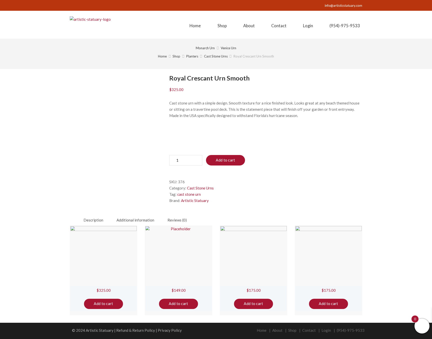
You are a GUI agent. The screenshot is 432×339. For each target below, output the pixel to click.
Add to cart (225, 160)
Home (162, 56)
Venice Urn (228, 48)
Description (93, 220)
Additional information (135, 220)
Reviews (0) (177, 220)
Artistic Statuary (195, 200)
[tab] (93, 220)
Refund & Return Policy (135, 330)
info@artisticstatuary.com (343, 6)
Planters (192, 56)
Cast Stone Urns (216, 56)
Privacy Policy (170, 330)
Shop (176, 56)
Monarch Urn (205, 48)
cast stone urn (189, 194)
